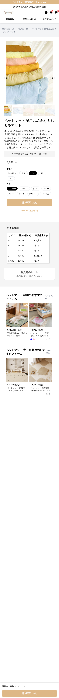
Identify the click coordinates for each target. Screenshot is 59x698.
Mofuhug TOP (8, 29)
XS (23, 173)
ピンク (36, 188)
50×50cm (12, 173)
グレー (11, 194)
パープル (45, 194)
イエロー (12, 188)
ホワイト (33, 194)
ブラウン (24, 188)
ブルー (46, 188)
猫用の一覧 (23, 29)
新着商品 (10, 19)
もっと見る (49, 296)
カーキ (22, 194)
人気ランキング (49, 19)
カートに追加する (29, 210)
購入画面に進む (29, 202)
